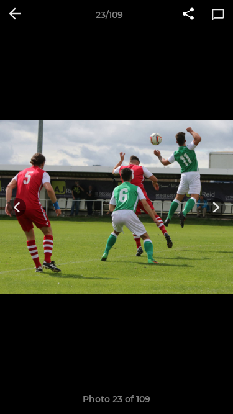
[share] (188, 15)
